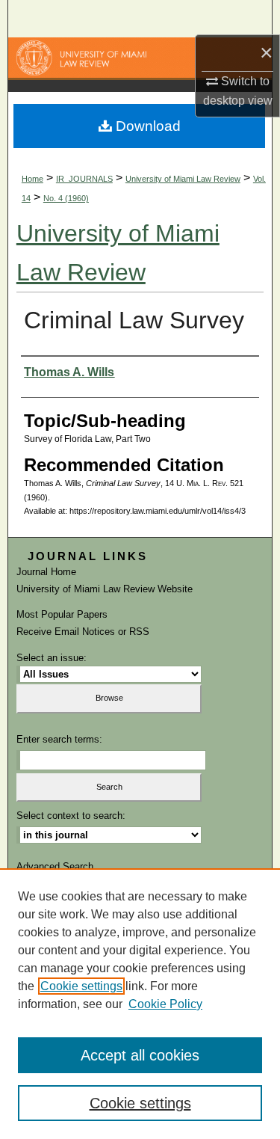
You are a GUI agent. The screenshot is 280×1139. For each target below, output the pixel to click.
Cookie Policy (165, 1004)
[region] (140, 1003)
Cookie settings (81, 986)
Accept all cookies (140, 1055)
